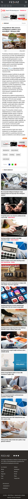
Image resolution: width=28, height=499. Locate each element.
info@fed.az (5, 488)
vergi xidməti (14, 150)
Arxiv (2, 478)
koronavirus (6, 150)
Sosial (2, 471)
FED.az (10, 68)
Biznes (2, 469)
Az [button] (25, 6)
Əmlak (15, 473)
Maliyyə (15, 467)
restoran (5, 154)
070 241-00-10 (6, 483)
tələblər (18, 154)
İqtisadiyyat (16, 469)
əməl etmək (6, 159)
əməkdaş (12, 154)
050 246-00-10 (6, 486)
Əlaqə (15, 476)
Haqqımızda (16, 478)
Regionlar (3, 473)
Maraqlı (15, 471)
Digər (2, 476)
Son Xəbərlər (4, 467)
